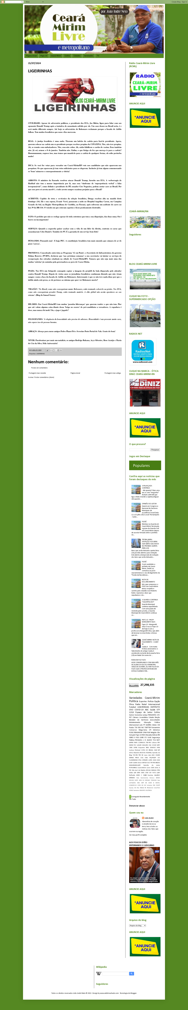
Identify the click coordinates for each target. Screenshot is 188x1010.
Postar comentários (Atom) (44, 377)
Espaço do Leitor (143, 712)
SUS (148, 763)
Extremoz (156, 730)
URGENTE (142, 790)
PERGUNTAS (152, 715)
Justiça (145, 715)
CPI (150, 730)
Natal (144, 704)
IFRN (158, 747)
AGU (153, 755)
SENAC (131, 790)
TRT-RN (152, 763)
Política (133, 701)
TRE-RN (148, 742)
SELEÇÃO (145, 745)
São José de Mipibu (139, 770)
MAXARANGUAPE (135, 765)
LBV (135, 773)
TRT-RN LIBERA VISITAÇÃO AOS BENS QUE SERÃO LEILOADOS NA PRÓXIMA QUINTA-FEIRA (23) (150, 544)
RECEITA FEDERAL (146, 753)
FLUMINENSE (133, 760)
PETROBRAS (133, 768)
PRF (158, 742)
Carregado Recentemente (140, 797)
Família (131, 788)
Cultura (154, 742)
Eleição (157, 717)
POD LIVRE (140, 738)
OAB (155, 750)
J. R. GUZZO (147, 740)
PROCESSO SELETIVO (153, 788)
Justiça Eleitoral (134, 750)
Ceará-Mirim (56, 56)
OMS (142, 773)
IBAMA (158, 778)
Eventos (150, 775)
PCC (135, 745)
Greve (140, 763)
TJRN (130, 747)
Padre (137, 704)
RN (146, 783)
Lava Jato (147, 755)
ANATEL (157, 783)
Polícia (150, 701)
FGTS (154, 773)
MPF (158, 745)
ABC (147, 710)
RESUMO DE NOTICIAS (138, 720)
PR (145, 788)
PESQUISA (138, 740)
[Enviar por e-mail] (51, 350)
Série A (157, 768)
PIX (130, 770)
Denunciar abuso (137, 806)
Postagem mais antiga (113, 373)
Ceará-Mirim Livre (143, 768)
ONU (146, 758)
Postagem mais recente (37, 373)
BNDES (158, 763)
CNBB (145, 775)
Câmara (135, 717)
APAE (140, 780)
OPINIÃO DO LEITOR (149, 504)
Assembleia (143, 717)
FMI (154, 785)
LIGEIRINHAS (40, 354)
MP (159, 750)
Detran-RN (156, 735)
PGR (148, 733)
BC (142, 755)
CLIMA (135, 763)
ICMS (152, 768)
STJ (145, 738)
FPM (158, 770)
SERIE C (139, 775)
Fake (137, 778)
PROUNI (131, 780)
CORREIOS (141, 742)
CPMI (145, 733)
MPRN (131, 742)
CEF (150, 773)
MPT (142, 783)
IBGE (147, 747)
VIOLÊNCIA (148, 790)
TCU (154, 740)
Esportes (143, 701)
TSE (136, 728)
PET (130, 717)
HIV (135, 788)
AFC (158, 715)
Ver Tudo (132, 799)
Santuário (136, 790)
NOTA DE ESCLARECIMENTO (148, 581)
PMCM (142, 788)
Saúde (152, 710)
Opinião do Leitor (151, 765)
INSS (143, 735)
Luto (141, 725)
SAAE (149, 738)
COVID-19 (139, 710)
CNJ (150, 745)
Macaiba (149, 735)
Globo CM (156, 725)
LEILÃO (139, 745)
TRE (139, 755)
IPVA (139, 760)
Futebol (132, 707)
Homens (152, 778)
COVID (154, 745)
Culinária (149, 785)
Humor (131, 715)
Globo (131, 773)
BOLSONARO (155, 720)
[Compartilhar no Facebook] (58, 350)
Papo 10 (43, 56)
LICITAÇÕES (132, 783)
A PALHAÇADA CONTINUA (147, 487)
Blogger (133, 993)
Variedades (88, 56)
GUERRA (148, 725)
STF (158, 710)
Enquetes (141, 747)
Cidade (151, 717)
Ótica (131, 704)
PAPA (135, 742)
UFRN (135, 747)
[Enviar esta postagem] (46, 350)
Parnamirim (155, 728)
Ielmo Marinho (134, 753)
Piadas (131, 728)
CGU (141, 758)
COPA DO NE (142, 785)
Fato (158, 780)
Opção (157, 701)
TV (98, 56)
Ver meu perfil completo (138, 835)
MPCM (144, 763)
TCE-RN (135, 755)
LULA (131, 712)
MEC (138, 783)
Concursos (133, 730)
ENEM (131, 745)
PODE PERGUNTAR (135, 733)
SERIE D (132, 738)
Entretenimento (134, 722)
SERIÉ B (151, 783)
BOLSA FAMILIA (151, 770)
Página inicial (31, 56)
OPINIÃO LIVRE (147, 760)
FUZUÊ (144, 522)
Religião (154, 733)
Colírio (67, 56)
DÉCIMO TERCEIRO (151, 780)
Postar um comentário (39, 368)
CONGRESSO (133, 785)
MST (158, 740)
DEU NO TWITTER (144, 728)
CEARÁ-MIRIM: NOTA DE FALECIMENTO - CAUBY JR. (150, 642)
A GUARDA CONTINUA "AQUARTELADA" (150, 601)
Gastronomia (144, 778)
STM (146, 773)
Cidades (77, 56)
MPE (138, 773)
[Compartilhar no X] (56, 350)
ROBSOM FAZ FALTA (138, 660)
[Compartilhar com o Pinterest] (61, 350)
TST (159, 758)
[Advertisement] (144, 167)
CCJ (143, 780)
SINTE (136, 780)
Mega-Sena (143, 730)
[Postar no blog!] (53, 350)
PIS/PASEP (153, 758)
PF (144, 725)
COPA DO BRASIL (147, 750)
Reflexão (132, 775)
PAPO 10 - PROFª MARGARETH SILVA (148, 621)
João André (149, 818)
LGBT (158, 773)
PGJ (138, 788)
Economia (138, 715)
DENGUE (153, 747)
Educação (147, 722)
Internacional (154, 704)
